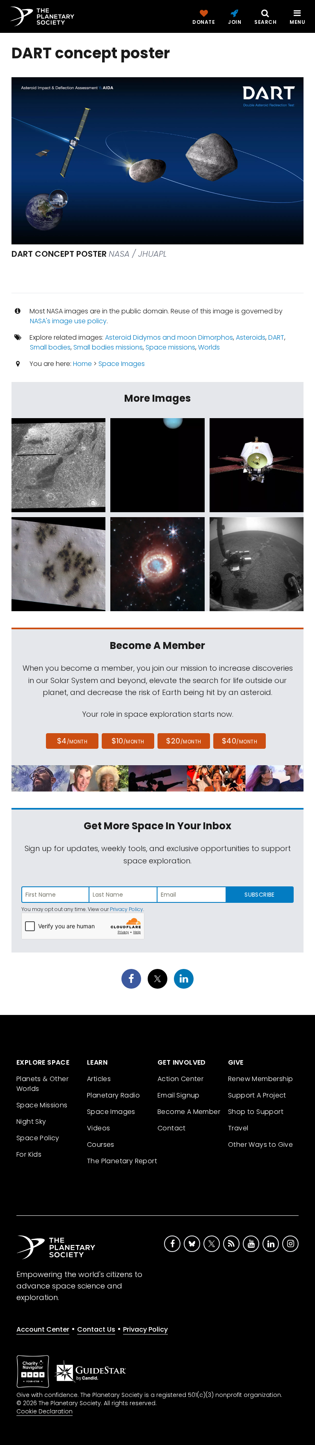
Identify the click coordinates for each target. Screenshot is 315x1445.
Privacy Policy (126, 909)
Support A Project (257, 1095)
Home (82, 363)
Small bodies (50, 347)
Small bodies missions (108, 347)
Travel (238, 1128)
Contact (172, 1128)
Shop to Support (255, 1111)
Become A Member (189, 1111)
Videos (98, 1128)
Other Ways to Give (260, 1144)
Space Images (121, 363)
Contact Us (96, 1329)
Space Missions (42, 1105)
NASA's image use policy (68, 321)
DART (276, 337)
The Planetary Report (122, 1161)
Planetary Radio (113, 1095)
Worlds (209, 347)
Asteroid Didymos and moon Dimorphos (169, 337)
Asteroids (250, 337)
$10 (128, 741)
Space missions (170, 347)
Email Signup (179, 1095)
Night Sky (31, 1121)
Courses (100, 1144)
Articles (99, 1079)
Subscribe (259, 894)
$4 (72, 741)
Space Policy (37, 1138)
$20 (183, 741)
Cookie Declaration (44, 1411)
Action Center (180, 1079)
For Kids (28, 1154)
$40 (239, 741)
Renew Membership (260, 1079)
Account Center (42, 1329)
